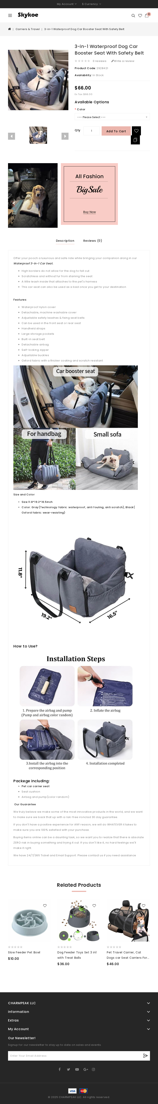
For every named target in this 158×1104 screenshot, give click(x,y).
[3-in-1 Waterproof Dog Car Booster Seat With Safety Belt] (38, 135)
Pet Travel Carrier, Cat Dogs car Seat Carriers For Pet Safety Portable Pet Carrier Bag (127, 955)
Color (81, 109)
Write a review (124, 61)
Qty (77, 130)
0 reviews (100, 61)
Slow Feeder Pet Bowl (24, 952)
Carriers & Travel (28, 29)
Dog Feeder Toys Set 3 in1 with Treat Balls (77, 955)
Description (65, 241)
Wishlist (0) (140, 15)
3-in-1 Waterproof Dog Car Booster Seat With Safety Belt (84, 29)
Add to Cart (116, 131)
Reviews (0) (92, 241)
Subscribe (145, 1055)
